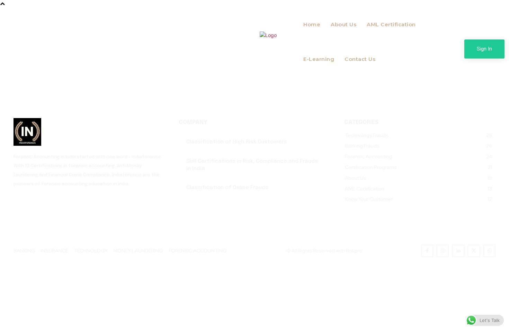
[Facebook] (427, 251)
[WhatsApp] (489, 251)
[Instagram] (443, 251)
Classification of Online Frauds (227, 187)
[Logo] (89, 132)
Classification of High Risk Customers (236, 142)
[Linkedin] (458, 251)
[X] (474, 251)
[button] (382, 83)
